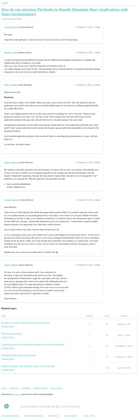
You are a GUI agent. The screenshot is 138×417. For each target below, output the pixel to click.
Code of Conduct (70, 416)
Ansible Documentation (34, 416)
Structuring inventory (11, 333)
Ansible (4, 3)
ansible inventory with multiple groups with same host (28, 366)
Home (4, 388)
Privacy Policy (56, 388)
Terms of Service (40, 388)
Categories (13, 388)
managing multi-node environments (18, 355)
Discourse (16, 394)
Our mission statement (9, 416)
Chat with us (53, 416)
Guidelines (25, 388)
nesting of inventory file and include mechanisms (25, 322)
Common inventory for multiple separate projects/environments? (33, 344)
